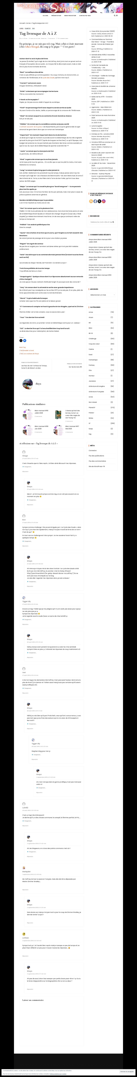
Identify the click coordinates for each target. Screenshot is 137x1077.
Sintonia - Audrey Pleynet (101, 174)
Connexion (93, 450)
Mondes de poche (103, 80)
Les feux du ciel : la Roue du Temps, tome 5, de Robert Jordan (34, 367)
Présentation (56, 15)
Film (90, 370)
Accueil (45, 15)
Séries (91, 418)
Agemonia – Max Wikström (101, 107)
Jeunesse (92, 381)
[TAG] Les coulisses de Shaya (29, 354)
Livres (28, 23)
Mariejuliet (26, 872)
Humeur (92, 376)
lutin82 (25, 808)
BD (90, 323)
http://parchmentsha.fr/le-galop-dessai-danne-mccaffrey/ (50, 573)
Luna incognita (97, 126)
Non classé (93, 402)
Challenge (92, 339)
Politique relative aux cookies (58, 1074)
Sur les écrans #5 (75, 367)
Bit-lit (91, 333)
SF (89, 423)
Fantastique (93, 360)
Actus (91, 312)
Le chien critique (102, 128)
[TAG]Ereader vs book (26, 350)
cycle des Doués (48, 78)
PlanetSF (28, 28)
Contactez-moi (85, 15)
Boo (24, 520)
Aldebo (99, 70)
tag (33, 28)
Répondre (25, 471)
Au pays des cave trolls (105, 157)
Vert (24, 673)
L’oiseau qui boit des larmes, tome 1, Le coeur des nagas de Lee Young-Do (102, 249)
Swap (91, 429)
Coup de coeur (94, 344)
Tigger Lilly (26, 601)
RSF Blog (100, 49)
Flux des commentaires (97, 461)
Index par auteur (70, 15)
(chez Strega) (32, 46)
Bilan (90, 328)
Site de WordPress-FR (97, 466)
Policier (91, 413)
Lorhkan (25, 938)
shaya (53, 38)
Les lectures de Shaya (68, 8)
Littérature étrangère (97, 386)
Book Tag (22, 347)
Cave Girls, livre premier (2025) (103, 31)
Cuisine (91, 349)
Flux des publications (96, 456)
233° (98, 102)
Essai (90, 354)
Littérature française (96, 392)
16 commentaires (63, 38)
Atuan (91, 317)
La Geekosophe (102, 59)
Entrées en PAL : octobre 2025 (103, 134)
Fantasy (92, 365)
